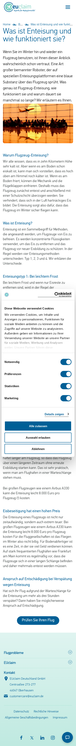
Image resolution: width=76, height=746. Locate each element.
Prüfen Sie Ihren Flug (38, 620)
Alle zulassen (38, 426)
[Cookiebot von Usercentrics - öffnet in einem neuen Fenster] (55, 294)
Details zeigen (54, 414)
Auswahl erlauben (38, 437)
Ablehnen (38, 449)
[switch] (66, 374)
